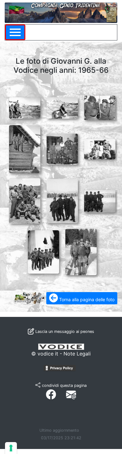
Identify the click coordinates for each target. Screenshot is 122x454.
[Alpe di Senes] (61, 107)
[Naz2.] (99, 199)
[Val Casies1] (80, 251)
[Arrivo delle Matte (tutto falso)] (99, 107)
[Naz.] (24, 199)
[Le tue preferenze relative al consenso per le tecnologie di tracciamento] (11, 448)
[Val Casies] (42, 251)
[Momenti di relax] (99, 148)
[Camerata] (61, 148)
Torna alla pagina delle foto (86, 299)
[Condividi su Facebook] (51, 394)
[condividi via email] (71, 394)
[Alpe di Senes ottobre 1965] (24, 107)
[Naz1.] (61, 199)
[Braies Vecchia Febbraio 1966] (24, 148)
